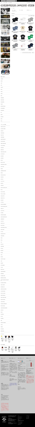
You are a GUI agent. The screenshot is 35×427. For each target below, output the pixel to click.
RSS (18, 424)
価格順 (32, 15)
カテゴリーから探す (5, 2)
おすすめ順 (29, 15)
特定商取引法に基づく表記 (21, 420)
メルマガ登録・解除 (28, 2)
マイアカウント (28, 415)
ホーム (1, 2)
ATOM (20, 424)
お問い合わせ (32, 2)
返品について (19, 419)
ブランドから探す (10, 2)
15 (32, 52)
